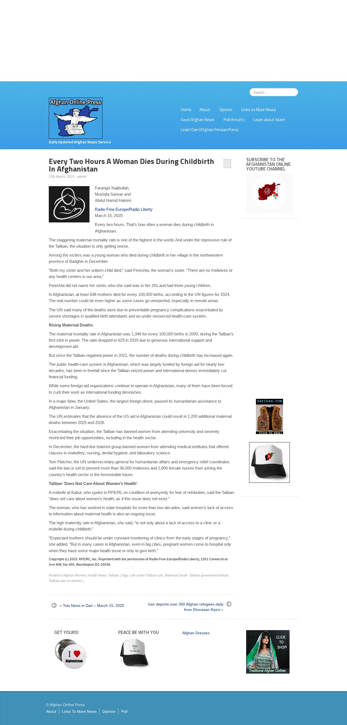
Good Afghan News (198, 119)
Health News (97, 575)
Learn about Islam (269, 119)
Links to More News (258, 109)
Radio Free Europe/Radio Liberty (124, 209)
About (205, 109)
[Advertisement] (173, 41)
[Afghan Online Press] (75, 118)
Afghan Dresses (196, 633)
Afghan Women (74, 575)
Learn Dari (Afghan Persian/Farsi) (210, 130)
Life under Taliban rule (146, 575)
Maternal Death (176, 575)
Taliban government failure (209, 575)
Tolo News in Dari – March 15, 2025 (93, 605)
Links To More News (79, 711)
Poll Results (234, 119)
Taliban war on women (65, 581)
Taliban (113, 575)
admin (81, 177)
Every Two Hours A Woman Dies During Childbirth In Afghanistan (131, 164)
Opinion (225, 109)
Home (186, 109)
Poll (124, 711)
